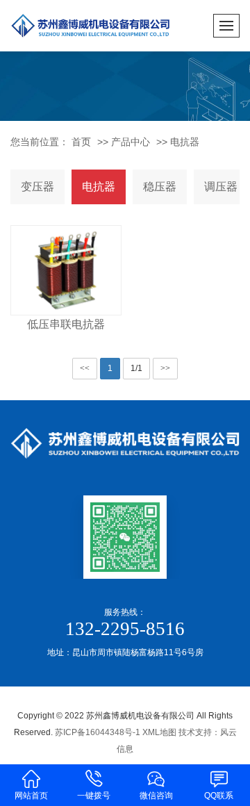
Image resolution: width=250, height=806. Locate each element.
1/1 (136, 368)
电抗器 (184, 141)
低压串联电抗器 (66, 324)
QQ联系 (218, 795)
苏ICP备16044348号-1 (97, 732)
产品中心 (130, 141)
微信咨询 (156, 795)
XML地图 (159, 732)
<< (85, 368)
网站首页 (31, 795)
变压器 (37, 186)
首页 (81, 141)
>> (165, 368)
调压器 (221, 186)
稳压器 (159, 186)
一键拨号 (93, 795)
